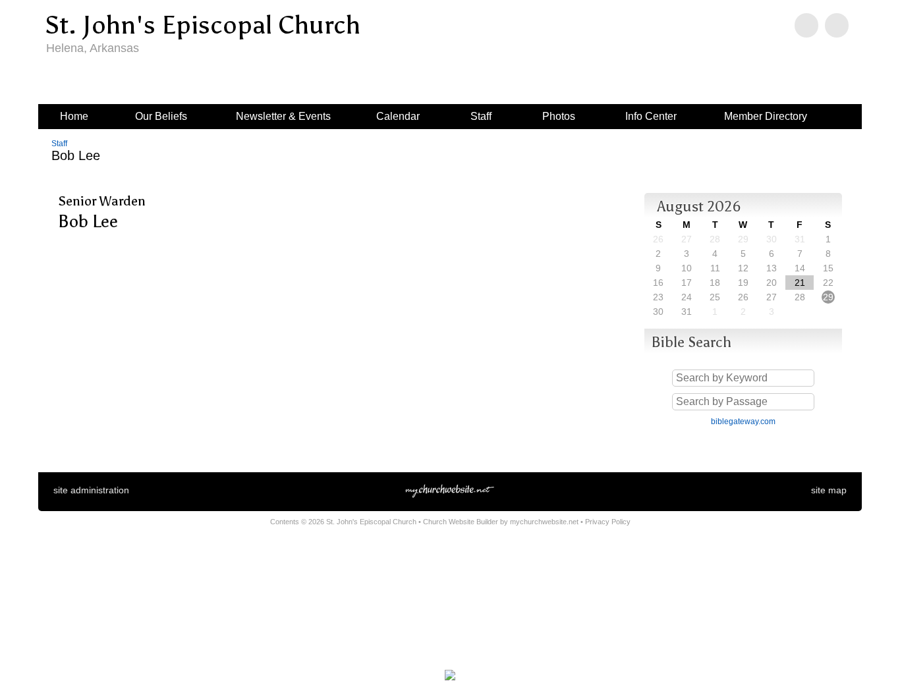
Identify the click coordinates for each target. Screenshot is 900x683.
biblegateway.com (743, 421)
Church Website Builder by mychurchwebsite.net (500, 522)
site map (829, 490)
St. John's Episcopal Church (202, 25)
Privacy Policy (608, 522)
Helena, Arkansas (92, 48)
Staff (59, 143)
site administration (91, 490)
